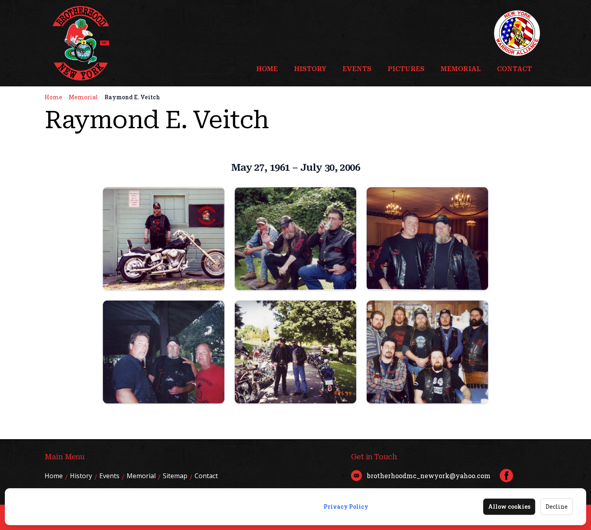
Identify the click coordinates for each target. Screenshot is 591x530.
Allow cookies (509, 506)
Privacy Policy (346, 506)
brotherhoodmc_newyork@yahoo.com (428, 475)
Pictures (406, 69)
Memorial (461, 69)
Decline (557, 506)
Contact (514, 69)
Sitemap (175, 475)
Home (267, 69)
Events (357, 69)
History (310, 69)
